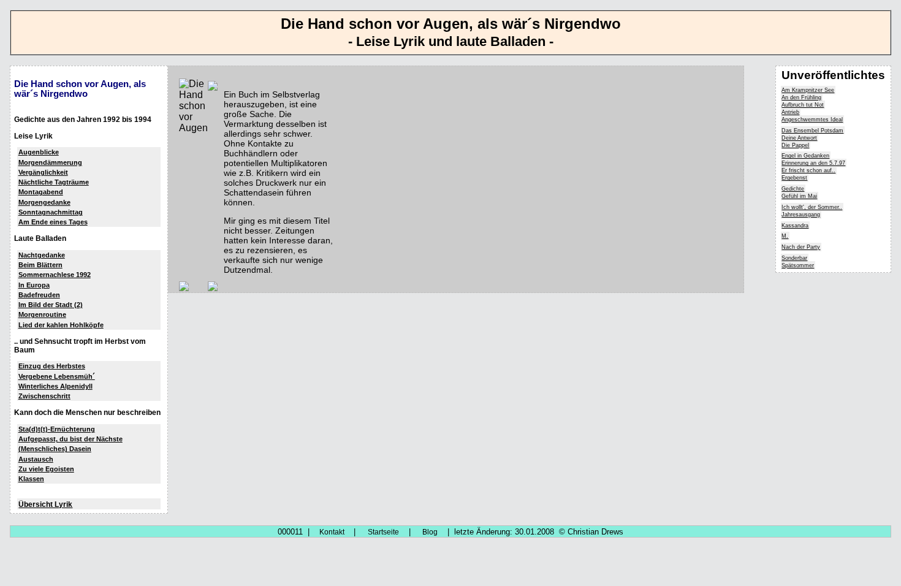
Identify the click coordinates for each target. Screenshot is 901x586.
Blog (430, 532)
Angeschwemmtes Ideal (812, 119)
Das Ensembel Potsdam (812, 130)
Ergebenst (794, 178)
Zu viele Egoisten (46, 469)
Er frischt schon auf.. (808, 170)
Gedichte (792, 189)
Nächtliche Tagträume (53, 182)
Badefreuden (39, 295)
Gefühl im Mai (799, 196)
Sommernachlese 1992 (54, 274)
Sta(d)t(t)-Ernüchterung (56, 429)
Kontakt (331, 532)
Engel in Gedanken (805, 156)
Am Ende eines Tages (53, 222)
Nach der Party (800, 247)
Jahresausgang (800, 214)
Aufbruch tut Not (802, 105)
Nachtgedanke (41, 255)
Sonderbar (794, 258)
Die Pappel (795, 145)
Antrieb (790, 112)
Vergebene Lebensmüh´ (56, 376)
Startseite (383, 532)
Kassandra (794, 226)
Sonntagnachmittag (50, 212)
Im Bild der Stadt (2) (50, 304)
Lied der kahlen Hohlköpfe (61, 325)
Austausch (35, 459)
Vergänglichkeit (43, 172)
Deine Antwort (799, 138)
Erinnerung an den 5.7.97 (813, 163)
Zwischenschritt (44, 396)
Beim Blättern (40, 264)
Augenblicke (38, 152)
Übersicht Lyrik (45, 504)
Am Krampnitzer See (807, 90)
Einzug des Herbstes (51, 366)
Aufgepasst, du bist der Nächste (70, 439)
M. (784, 236)
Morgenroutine (42, 314)
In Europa (34, 285)
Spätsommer (797, 265)
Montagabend (40, 192)
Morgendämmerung (50, 162)
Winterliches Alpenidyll (55, 386)
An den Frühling (801, 97)
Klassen (31, 478)
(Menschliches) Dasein (54, 448)
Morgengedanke (44, 202)
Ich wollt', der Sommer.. (811, 207)
